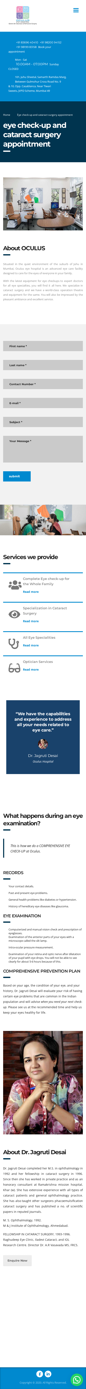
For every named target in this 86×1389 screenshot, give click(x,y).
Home (6, 115)
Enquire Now (17, 1260)
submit (14, 476)
